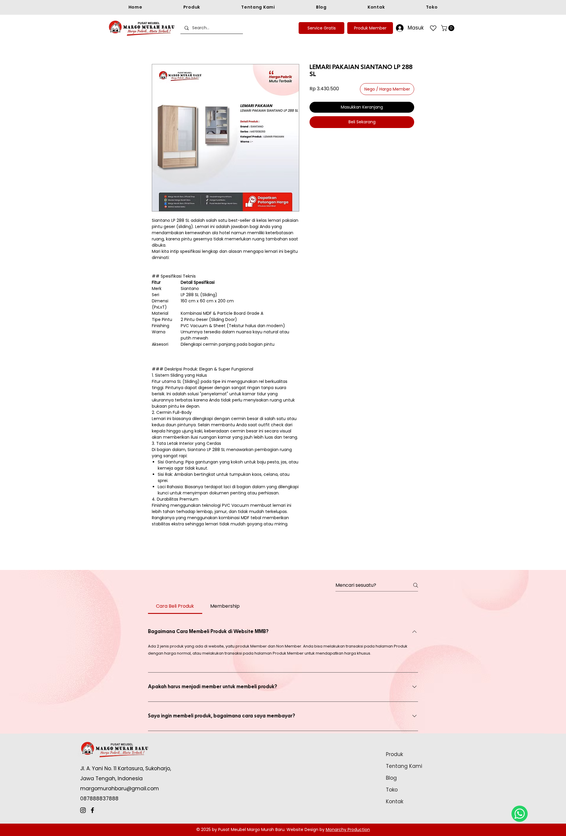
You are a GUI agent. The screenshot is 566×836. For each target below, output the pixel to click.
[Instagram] (83, 810)
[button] (448, 28)
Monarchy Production (348, 829)
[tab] (175, 606)
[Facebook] (92, 810)
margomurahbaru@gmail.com (119, 788)
